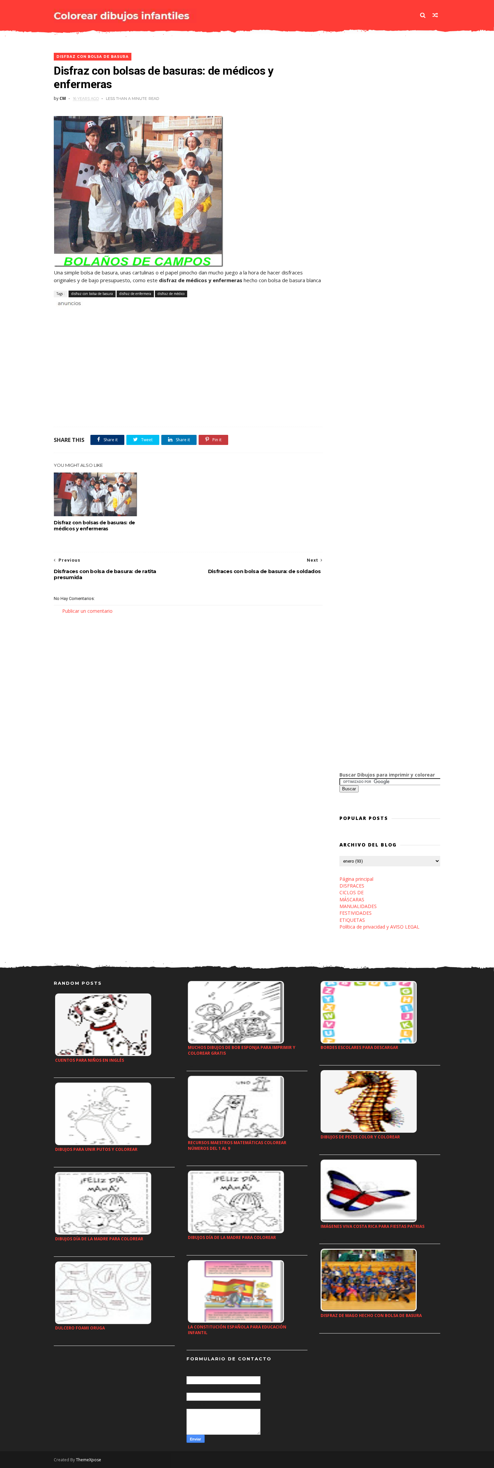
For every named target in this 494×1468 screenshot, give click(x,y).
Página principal (356, 879)
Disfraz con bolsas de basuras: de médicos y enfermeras (94, 526)
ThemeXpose (88, 1460)
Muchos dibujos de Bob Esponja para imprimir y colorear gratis (241, 1050)
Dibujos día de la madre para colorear (99, 1239)
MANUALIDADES (358, 906)
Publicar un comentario (87, 611)
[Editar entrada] (68, 303)
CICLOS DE (351, 892)
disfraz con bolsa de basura (92, 56)
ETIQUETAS (352, 920)
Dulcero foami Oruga (80, 1328)
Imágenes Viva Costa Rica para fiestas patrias (372, 1226)
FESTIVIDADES (355, 913)
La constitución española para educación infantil (237, 1329)
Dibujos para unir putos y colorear (96, 1149)
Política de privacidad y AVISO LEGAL (379, 927)
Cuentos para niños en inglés (89, 1060)
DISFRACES (351, 885)
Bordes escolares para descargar (359, 1047)
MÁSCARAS (351, 899)
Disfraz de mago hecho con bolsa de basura (371, 1315)
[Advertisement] (132, 314)
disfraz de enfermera (135, 293)
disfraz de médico (171, 293)
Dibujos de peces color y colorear (360, 1137)
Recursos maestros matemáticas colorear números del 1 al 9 (237, 1145)
